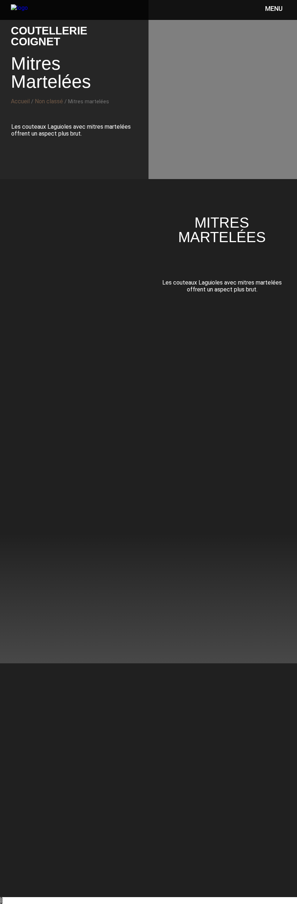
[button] (114, 16)
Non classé (49, 101)
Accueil (20, 101)
